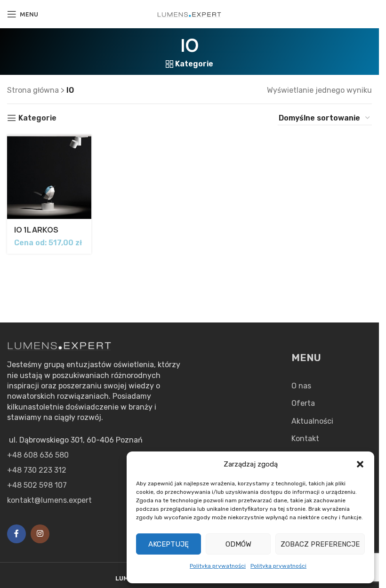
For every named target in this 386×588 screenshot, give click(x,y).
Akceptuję (168, 544)
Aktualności (312, 421)
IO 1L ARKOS (36, 230)
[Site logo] (189, 13)
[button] (360, 464)
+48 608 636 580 (38, 455)
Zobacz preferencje (320, 544)
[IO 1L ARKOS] (49, 177)
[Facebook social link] (16, 533)
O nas (301, 385)
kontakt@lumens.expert (49, 500)
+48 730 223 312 (36, 470)
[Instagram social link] (40, 533)
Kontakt (305, 438)
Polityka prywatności (218, 566)
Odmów (238, 544)
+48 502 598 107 (37, 485)
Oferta (303, 403)
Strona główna (33, 90)
